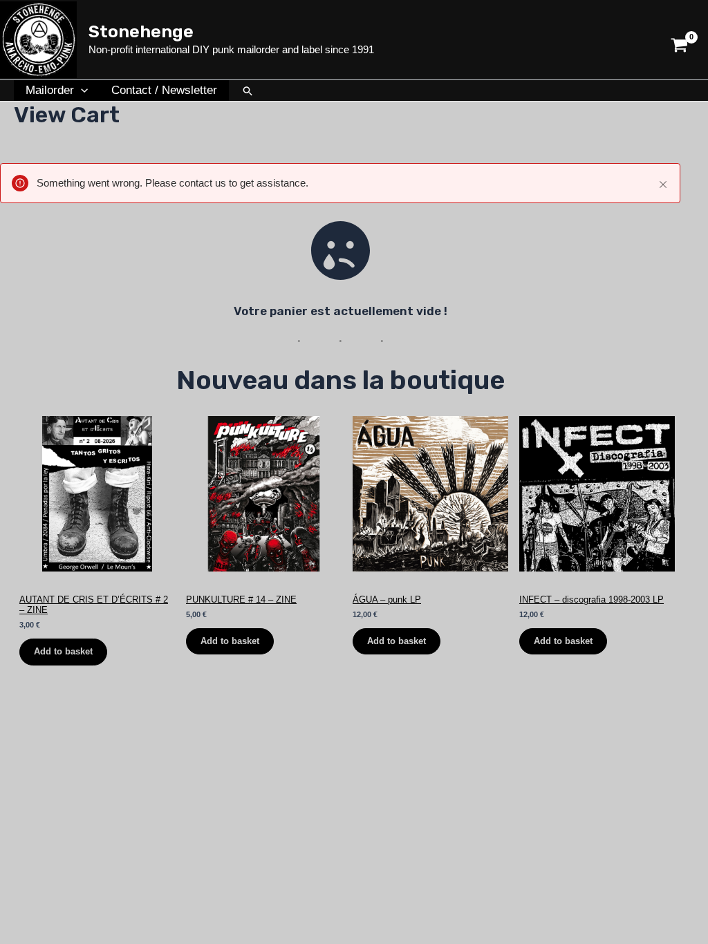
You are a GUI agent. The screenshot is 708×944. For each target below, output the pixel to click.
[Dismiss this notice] (663, 184)
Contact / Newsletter (164, 90)
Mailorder (50, 90)
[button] (81, 90)
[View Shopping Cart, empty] (679, 40)
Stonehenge (141, 31)
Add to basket (63, 651)
